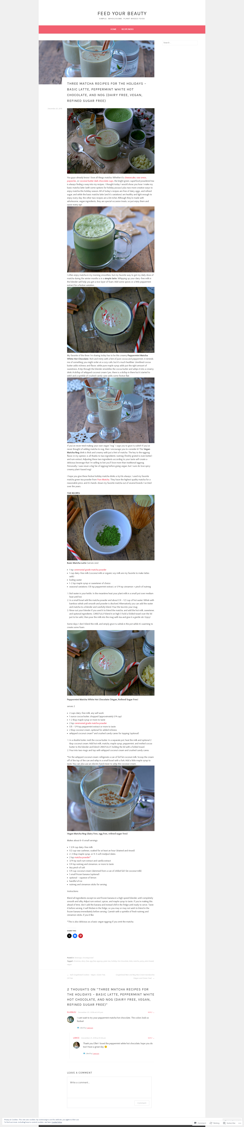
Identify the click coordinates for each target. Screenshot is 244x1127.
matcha (136, 961)
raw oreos (141, 177)
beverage (78, 958)
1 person (90, 1028)
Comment (141, 1103)
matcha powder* (83, 857)
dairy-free (85, 961)
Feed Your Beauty (122, 13)
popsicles (71, 181)
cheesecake (130, 177)
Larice (76, 1038)
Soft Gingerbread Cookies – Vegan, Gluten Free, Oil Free (86, 976)
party (142, 961)
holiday (114, 961)
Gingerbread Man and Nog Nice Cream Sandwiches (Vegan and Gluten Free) (135, 976)
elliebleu (71, 1012)
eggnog (100, 961)
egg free (93, 961)
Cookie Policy (57, 1122)
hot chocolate (123, 961)
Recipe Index (128, 29)
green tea (106, 961)
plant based (149, 961)
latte (130, 961)
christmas (77, 961)
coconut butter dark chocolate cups (96, 181)
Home (113, 29)
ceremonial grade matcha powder (90, 570)
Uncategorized (87, 958)
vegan (69, 964)
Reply (150, 1012)
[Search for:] (180, 43)
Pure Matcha (103, 479)
